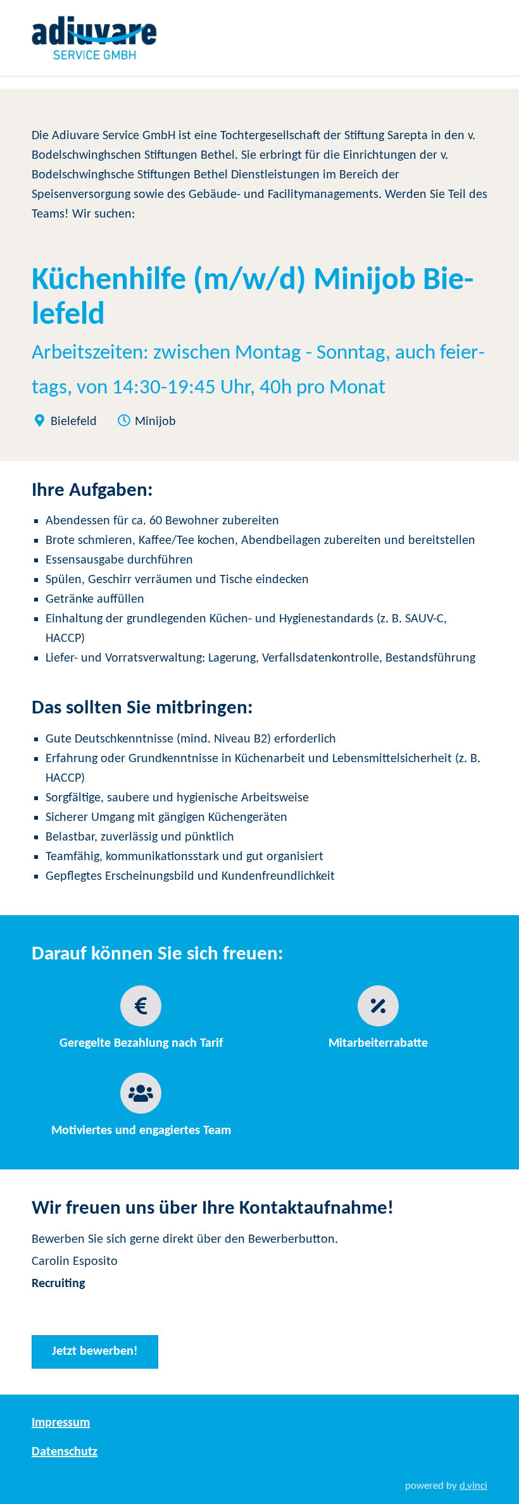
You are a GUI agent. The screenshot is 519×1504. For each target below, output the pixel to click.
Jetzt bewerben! (95, 1351)
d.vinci (473, 1486)
